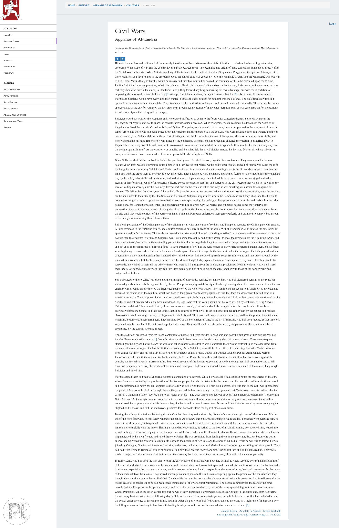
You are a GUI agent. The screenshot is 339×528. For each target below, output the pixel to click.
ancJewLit (9, 66)
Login (332, 23)
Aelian (7, 127)
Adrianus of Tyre (13, 121)
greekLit (83, 5)
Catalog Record (229, 510)
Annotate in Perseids (250, 510)
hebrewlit (9, 47)
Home (71, 5)
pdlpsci (8, 60)
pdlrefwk (9, 72)
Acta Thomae (11, 108)
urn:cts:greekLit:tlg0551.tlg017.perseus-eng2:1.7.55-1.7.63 (249, 514)
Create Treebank (272, 510)
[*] (167, 94)
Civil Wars (132, 5)
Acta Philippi (10, 102)
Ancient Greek (12, 41)
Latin (6, 54)
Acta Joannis (11, 95)
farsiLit (8, 35)
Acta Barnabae (12, 89)
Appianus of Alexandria (108, 5)
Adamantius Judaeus (15, 114)
